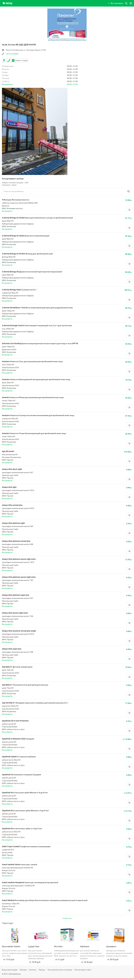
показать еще (67, 918)
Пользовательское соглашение (60, 970)
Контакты (32, 970)
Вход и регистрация (9, 970)
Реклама (23, 970)
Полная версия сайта (82, 970)
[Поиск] (128, 191)
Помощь (42, 970)
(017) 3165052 (12, 53)
